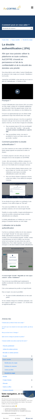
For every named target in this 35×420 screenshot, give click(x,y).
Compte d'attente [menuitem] (7, 380)
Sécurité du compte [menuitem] (10, 373)
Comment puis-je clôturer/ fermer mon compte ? (13, 322)
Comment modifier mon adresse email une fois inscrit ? (14, 341)
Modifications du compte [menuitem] (11, 363)
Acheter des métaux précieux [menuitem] (10, 349)
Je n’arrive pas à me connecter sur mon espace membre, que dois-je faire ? (17, 327)
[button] (31, 356)
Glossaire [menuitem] (5, 383)
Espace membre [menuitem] (7, 359)
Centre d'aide (5, 40)
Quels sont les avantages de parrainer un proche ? (13, 336)
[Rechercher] (31, 28)
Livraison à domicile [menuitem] (8, 390)
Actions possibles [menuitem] (9, 369)
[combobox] (16, 28)
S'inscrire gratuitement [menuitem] (8, 346)
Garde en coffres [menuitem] (7, 387)
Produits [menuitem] (5, 376)
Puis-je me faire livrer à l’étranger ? (10, 332)
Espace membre (16, 40)
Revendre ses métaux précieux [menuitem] (10, 352)
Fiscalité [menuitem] (5, 356)
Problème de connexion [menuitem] (11, 366)
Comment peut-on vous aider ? (15, 25)
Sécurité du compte (27, 40)
